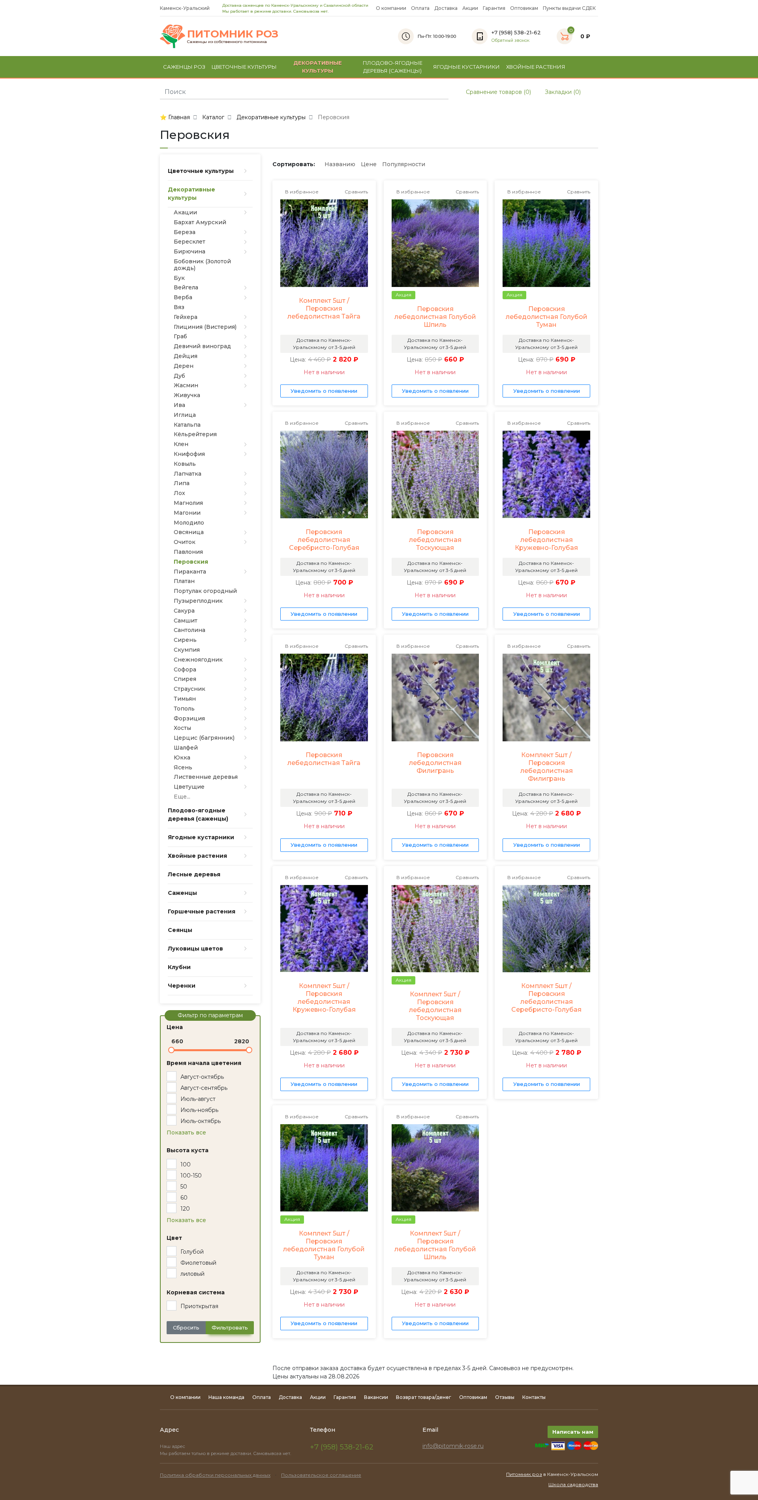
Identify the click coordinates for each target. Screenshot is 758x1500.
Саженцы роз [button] (184, 67)
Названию (340, 164)
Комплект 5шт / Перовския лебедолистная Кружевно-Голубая (324, 997)
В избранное (301, 192)
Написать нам (572, 1432)
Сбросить (186, 1327)
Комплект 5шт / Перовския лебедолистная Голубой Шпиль (435, 1245)
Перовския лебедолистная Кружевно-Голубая (546, 539)
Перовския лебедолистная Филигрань (435, 762)
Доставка (446, 8)
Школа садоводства (573, 1484)
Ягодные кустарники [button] (466, 67)
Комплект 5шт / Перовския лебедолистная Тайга (323, 308)
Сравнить (355, 192)
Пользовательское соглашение (321, 1475)
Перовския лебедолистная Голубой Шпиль (435, 316)
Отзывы (504, 1397)
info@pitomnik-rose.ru (453, 1445)
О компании (391, 8)
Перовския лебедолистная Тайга (323, 759)
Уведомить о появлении (324, 391)
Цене (369, 164)
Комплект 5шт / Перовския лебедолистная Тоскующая (435, 1006)
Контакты (534, 1397)
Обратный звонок (510, 40)
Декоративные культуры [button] (317, 67)
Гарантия (494, 8)
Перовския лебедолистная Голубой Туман (546, 316)
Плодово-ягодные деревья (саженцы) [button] (392, 67)
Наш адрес (173, 1446)
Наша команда (226, 1397)
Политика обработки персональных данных (215, 1475)
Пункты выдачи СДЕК (569, 8)
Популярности (403, 164)
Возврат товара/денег (423, 1397)
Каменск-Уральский (185, 8)
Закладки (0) (562, 92)
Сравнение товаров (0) (497, 92)
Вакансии (376, 1397)
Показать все (186, 1132)
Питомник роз (524, 1474)
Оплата (420, 8)
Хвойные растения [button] (535, 67)
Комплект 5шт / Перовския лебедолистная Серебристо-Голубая (546, 997)
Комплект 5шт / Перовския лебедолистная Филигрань (546, 766)
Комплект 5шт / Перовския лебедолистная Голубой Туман (324, 1245)
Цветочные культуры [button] (244, 67)
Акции (470, 8)
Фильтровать (230, 1327)
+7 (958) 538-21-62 (341, 1447)
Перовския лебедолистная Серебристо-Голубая (324, 539)
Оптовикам (524, 8)
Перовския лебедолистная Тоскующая (435, 539)
